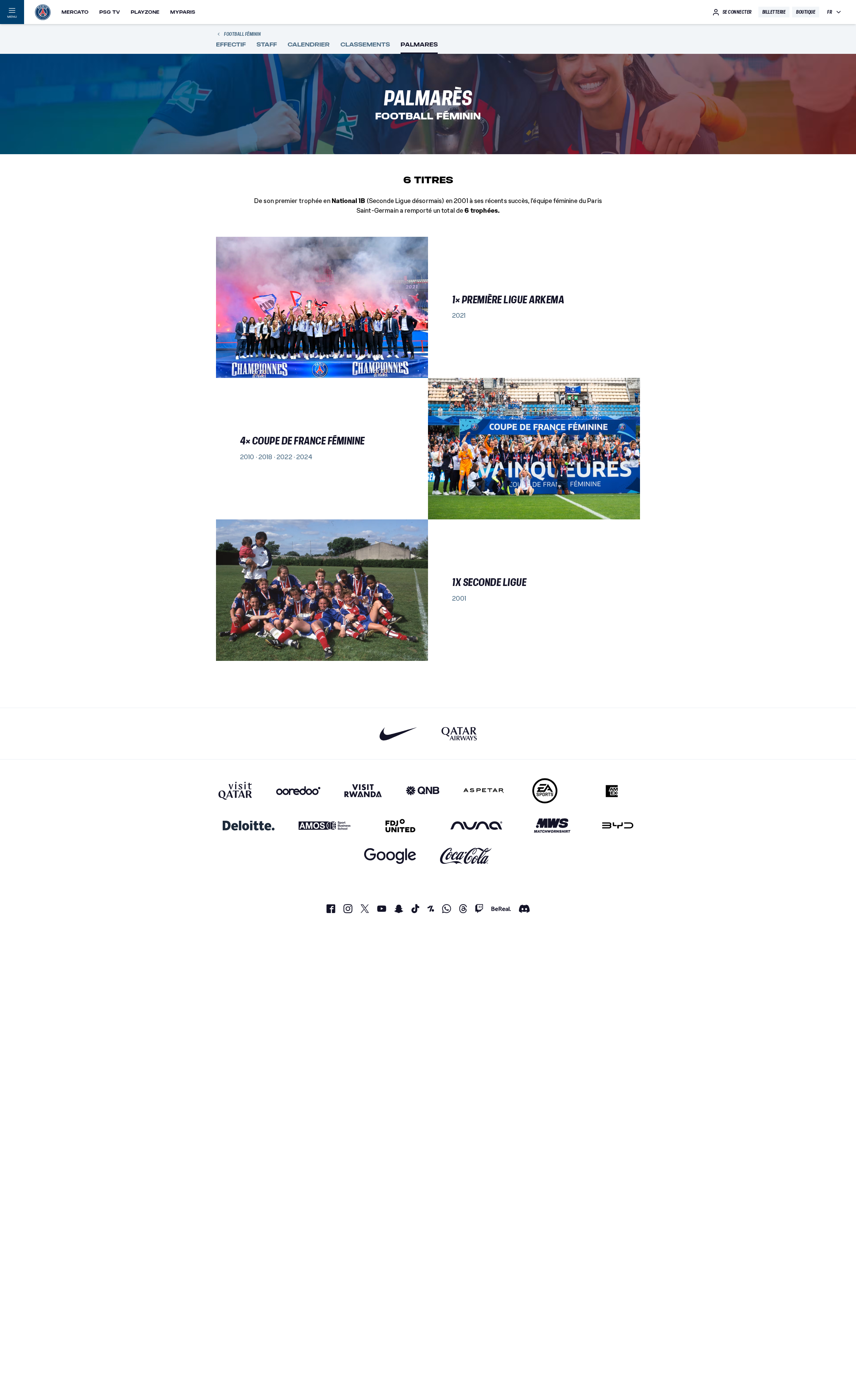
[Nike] (398, 733)
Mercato (75, 12)
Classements (365, 44)
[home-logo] (43, 12)
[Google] (390, 856)
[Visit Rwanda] (363, 790)
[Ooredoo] (298, 790)
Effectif (231, 44)
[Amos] (324, 825)
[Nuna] (476, 825)
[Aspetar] (483, 790)
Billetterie (774, 12)
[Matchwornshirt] (552, 825)
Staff (266, 44)
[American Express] (612, 790)
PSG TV (109, 12)
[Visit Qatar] (235, 790)
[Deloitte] (249, 825)
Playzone (145, 12)
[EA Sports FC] (545, 790)
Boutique (805, 12)
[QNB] (422, 790)
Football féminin (242, 34)
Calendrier (309, 44)
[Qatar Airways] (459, 733)
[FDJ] (400, 825)
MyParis (182, 12)
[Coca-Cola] (466, 856)
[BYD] (617, 825)
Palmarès (419, 44)
